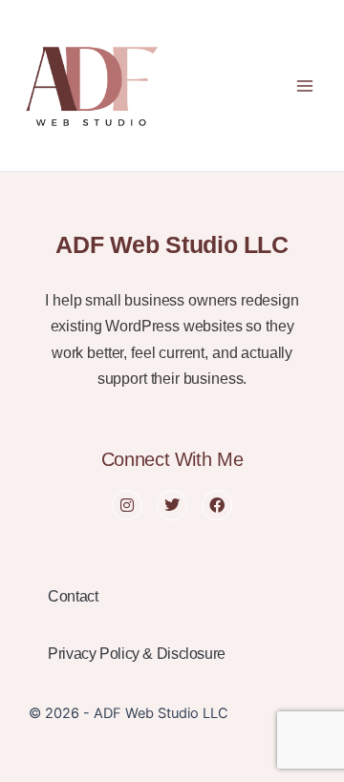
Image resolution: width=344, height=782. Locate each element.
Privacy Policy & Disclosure (137, 653)
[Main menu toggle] (305, 86)
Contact (72, 596)
